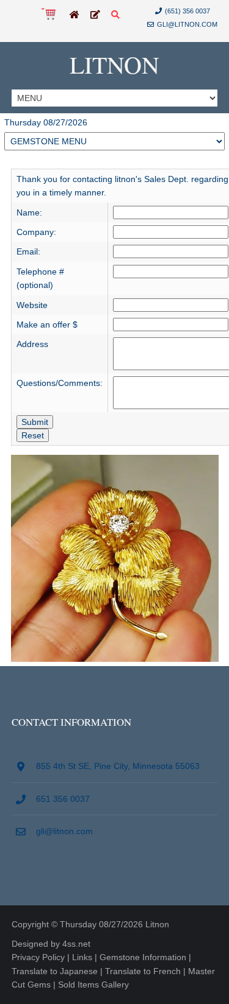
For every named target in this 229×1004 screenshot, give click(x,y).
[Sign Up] (95, 15)
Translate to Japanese (55, 971)
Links (82, 957)
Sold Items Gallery (93, 984)
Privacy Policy (38, 957)
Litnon (114, 64)
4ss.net (76, 944)
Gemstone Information (143, 957)
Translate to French (143, 971)
